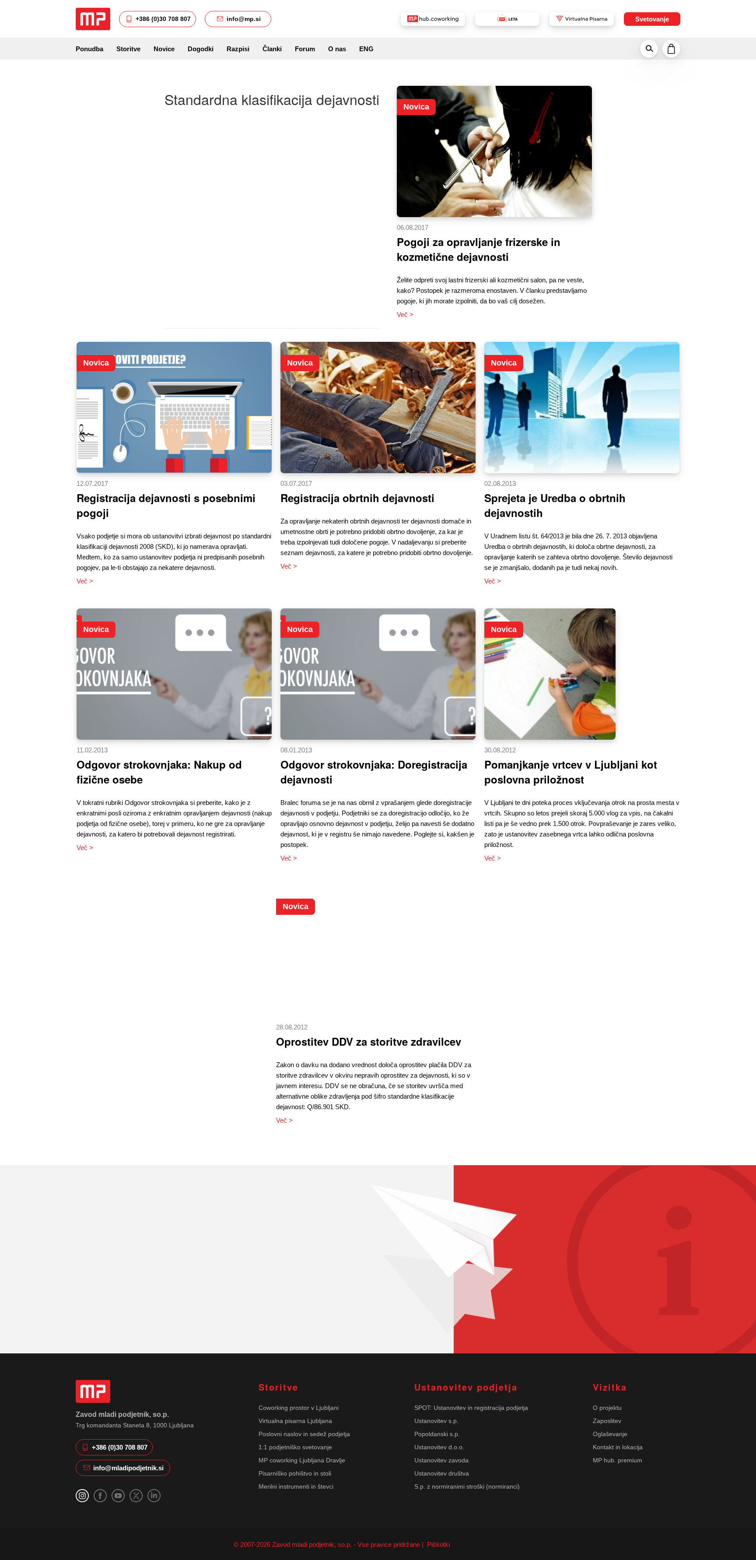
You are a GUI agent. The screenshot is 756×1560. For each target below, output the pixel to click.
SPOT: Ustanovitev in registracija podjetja (471, 1407)
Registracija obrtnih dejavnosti (357, 497)
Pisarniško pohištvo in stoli (295, 1473)
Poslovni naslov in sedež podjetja (304, 1433)
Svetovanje (652, 19)
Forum (305, 49)
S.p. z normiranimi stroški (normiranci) (467, 1486)
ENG (366, 49)
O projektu (607, 1407)
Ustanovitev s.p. (436, 1420)
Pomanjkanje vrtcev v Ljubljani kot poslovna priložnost (570, 772)
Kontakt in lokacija (618, 1447)
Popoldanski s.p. (437, 1433)
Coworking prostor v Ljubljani (299, 1407)
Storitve (128, 49)
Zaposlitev (607, 1420)
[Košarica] (671, 49)
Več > (405, 314)
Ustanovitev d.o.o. (439, 1447)
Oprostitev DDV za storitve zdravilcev (368, 1041)
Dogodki (201, 49)
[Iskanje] (649, 49)
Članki (272, 49)
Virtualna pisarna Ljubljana (295, 1420)
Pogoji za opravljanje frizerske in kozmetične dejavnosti (478, 249)
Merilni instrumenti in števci (296, 1486)
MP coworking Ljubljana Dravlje (302, 1460)
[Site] (93, 18)
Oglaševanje (610, 1433)
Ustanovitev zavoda (441, 1460)
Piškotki (437, 1544)
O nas (337, 49)
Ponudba (89, 49)
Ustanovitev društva (441, 1473)
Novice (164, 49)
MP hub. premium (617, 1460)
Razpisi (238, 49)
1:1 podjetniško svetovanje (295, 1447)
